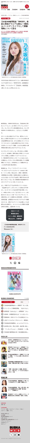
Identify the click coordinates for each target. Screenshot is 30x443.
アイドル (3, 31)
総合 (22, 302)
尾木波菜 (26, 31)
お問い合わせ (4, 418)
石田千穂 (3, 32)
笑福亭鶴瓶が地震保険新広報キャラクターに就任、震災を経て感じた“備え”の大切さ (18, 362)
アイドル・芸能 (5, 18)
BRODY (21, 31)
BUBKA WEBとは (5, 413)
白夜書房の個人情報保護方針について (9, 419)
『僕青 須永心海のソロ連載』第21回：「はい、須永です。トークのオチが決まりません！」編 (18, 370)
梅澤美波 (13, 31)
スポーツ (3, 410)
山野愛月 (15, 32)
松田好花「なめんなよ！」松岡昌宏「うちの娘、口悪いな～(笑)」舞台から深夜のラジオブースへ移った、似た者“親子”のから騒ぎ (18, 349)
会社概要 (3, 415)
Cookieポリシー (4, 422)
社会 (22, 409)
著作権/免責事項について (7, 416)
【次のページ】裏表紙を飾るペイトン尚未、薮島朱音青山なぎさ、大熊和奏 (15, 214)
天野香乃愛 (20, 32)
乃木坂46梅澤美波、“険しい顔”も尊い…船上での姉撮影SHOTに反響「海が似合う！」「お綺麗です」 (18, 389)
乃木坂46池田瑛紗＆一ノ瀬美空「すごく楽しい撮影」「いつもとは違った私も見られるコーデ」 (18, 356)
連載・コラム (10, 410)
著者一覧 (3, 404)
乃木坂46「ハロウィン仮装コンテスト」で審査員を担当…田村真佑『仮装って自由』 (18, 395)
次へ (17, 258)
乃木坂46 (8, 31)
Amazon (7, 229)
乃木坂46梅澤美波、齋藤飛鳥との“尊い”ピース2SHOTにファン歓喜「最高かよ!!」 (18, 381)
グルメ (17, 409)
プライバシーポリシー (6, 421)
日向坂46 (22, 9)
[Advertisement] (15, 105)
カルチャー (12, 409)
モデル (17, 31)
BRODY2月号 (9, 32)
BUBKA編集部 (4, 34)
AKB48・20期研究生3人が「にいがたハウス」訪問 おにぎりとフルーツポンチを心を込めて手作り (18, 341)
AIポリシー (3, 424)
